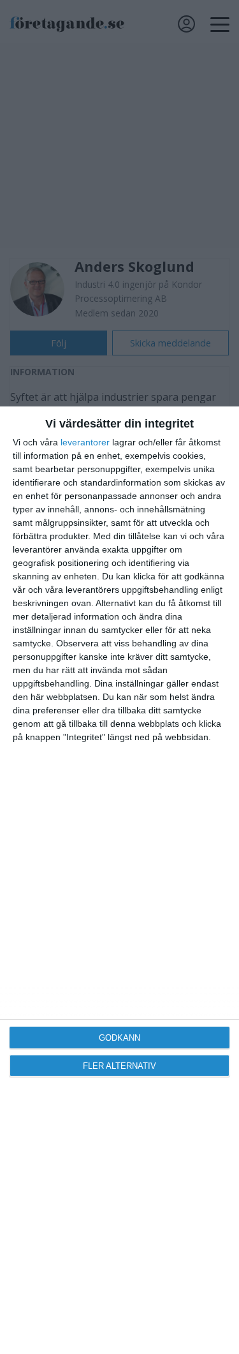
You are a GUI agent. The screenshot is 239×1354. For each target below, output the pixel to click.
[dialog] (119, 880)
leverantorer (85, 442)
